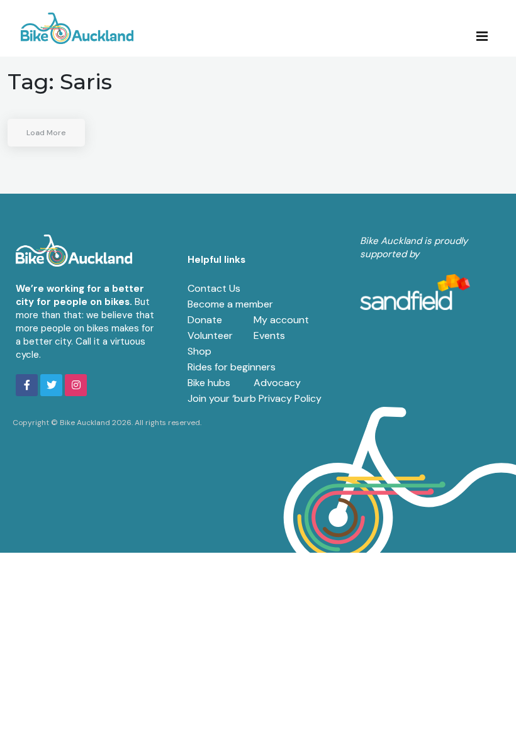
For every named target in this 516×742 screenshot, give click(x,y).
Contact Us (214, 288)
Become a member (230, 304)
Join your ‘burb (222, 398)
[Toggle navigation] (486, 35)
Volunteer (210, 335)
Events (269, 335)
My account (281, 319)
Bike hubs (209, 382)
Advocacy (277, 382)
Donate (205, 319)
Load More (46, 133)
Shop (199, 351)
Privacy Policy (290, 398)
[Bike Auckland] (77, 28)
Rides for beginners (232, 367)
